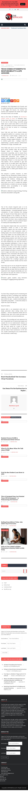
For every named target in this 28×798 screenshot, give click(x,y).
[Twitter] (5, 100)
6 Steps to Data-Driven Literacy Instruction (15, 669)
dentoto (2, 776)
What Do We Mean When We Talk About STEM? (12, 449)
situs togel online (4, 774)
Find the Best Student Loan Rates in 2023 (12, 473)
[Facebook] (2, 100)
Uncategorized (4, 62)
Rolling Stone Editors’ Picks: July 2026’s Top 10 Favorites (12, 522)
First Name (3, 643)
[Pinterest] (11, 100)
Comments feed (7, 587)
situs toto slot (3, 779)
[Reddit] (14, 100)
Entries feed (7, 585)
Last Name (3, 648)
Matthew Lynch (5, 75)
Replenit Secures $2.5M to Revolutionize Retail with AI (10, 438)
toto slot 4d (2, 780)
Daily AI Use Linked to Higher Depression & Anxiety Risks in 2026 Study (12, 548)
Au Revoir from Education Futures (13, 664)
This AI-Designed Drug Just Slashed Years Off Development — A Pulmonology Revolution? (12, 498)
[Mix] (17, 100)
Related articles (6, 417)
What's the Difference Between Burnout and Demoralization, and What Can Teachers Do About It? (14, 680)
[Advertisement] (14, 44)
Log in (5, 582)
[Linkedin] (8, 100)
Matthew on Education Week (12, 659)
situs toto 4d (3, 777)
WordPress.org (7, 589)
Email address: (4, 638)
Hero (6, 129)
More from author (16, 417)
